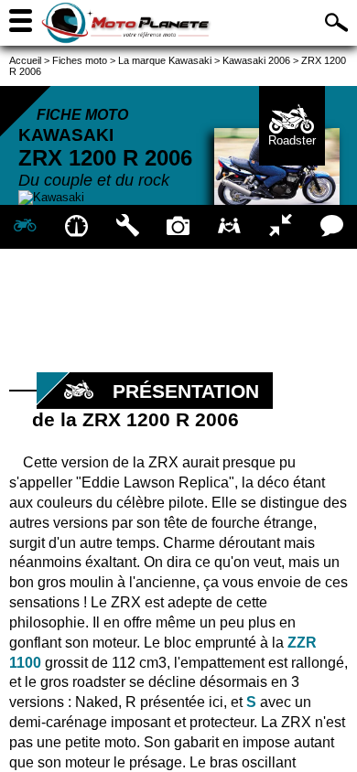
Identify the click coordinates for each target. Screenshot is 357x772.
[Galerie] (178, 227)
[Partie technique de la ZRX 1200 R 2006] (127, 227)
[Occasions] (229, 227)
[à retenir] (77, 227)
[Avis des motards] (331, 227)
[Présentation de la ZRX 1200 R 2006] (25, 227)
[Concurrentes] (281, 227)
